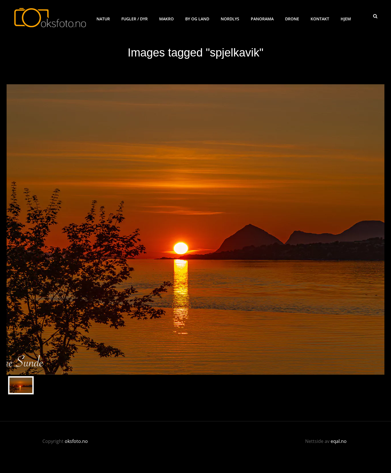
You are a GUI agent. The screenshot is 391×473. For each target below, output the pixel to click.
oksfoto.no (76, 441)
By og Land (197, 19)
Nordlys (230, 19)
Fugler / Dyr (134, 19)
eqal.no (339, 441)
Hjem (346, 19)
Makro (166, 19)
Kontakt (320, 19)
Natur (103, 19)
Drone (292, 19)
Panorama (262, 19)
